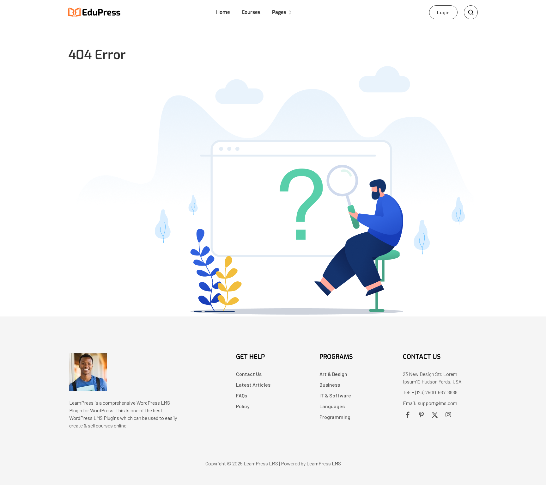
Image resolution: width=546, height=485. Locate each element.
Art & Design (333, 374)
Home (223, 12)
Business (329, 385)
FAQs (241, 395)
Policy (243, 406)
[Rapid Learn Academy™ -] (94, 12)
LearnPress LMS (323, 463)
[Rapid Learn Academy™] (88, 389)
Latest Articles (253, 385)
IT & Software (335, 395)
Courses (251, 12)
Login (443, 12)
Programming (334, 417)
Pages (279, 12)
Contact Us (249, 374)
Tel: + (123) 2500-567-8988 (430, 392)
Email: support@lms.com (430, 403)
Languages (332, 406)
